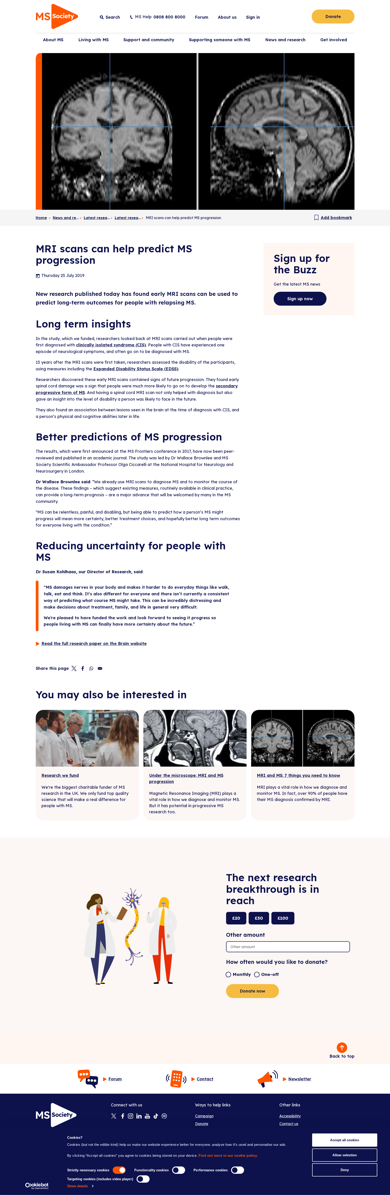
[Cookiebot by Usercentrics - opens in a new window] (37, 1186)
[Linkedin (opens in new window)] (139, 1116)
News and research (66, 217)
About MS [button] (53, 39)
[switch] (178, 1170)
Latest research (97, 217)
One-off (270, 974)
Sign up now (300, 298)
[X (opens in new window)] (114, 1116)
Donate (333, 16)
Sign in (253, 17)
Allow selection (344, 1155)
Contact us (288, 1123)
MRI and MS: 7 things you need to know (298, 775)
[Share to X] (74, 668)
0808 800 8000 (169, 17)
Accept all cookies (344, 1140)
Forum (201, 17)
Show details (77, 1186)
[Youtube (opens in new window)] (147, 1116)
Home (41, 217)
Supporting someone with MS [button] (219, 39)
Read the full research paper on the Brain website (94, 643)
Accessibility (290, 1116)
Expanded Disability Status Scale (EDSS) (135, 368)
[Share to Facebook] (82, 668)
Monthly (242, 974)
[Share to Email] (100, 668)
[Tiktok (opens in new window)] (156, 1116)
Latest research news (128, 217)
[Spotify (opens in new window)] (164, 1116)
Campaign (204, 1116)
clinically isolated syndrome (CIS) (111, 345)
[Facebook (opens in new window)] (122, 1116)
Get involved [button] (333, 39)
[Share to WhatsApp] (91, 668)
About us (227, 17)
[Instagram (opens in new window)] (130, 1116)
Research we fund (60, 775)
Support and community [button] (148, 39)
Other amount (245, 934)
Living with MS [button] (93, 39)
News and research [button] (285, 39)
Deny (345, 1170)
